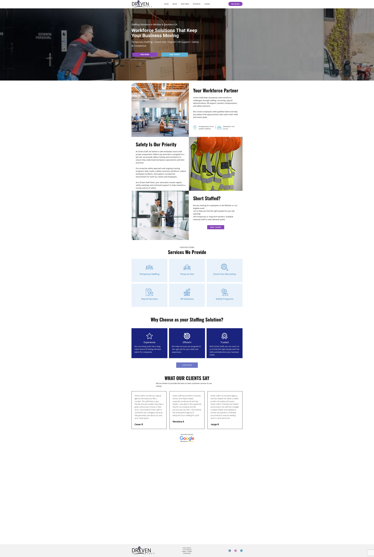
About (174, 4)
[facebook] (230, 550)
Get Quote (235, 4)
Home (166, 4)
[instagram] (235, 550)
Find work (144, 54)
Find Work (196, 4)
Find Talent (185, 4)
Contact (207, 4)
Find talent (175, 54)
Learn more (187, 365)
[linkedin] (241, 550)
